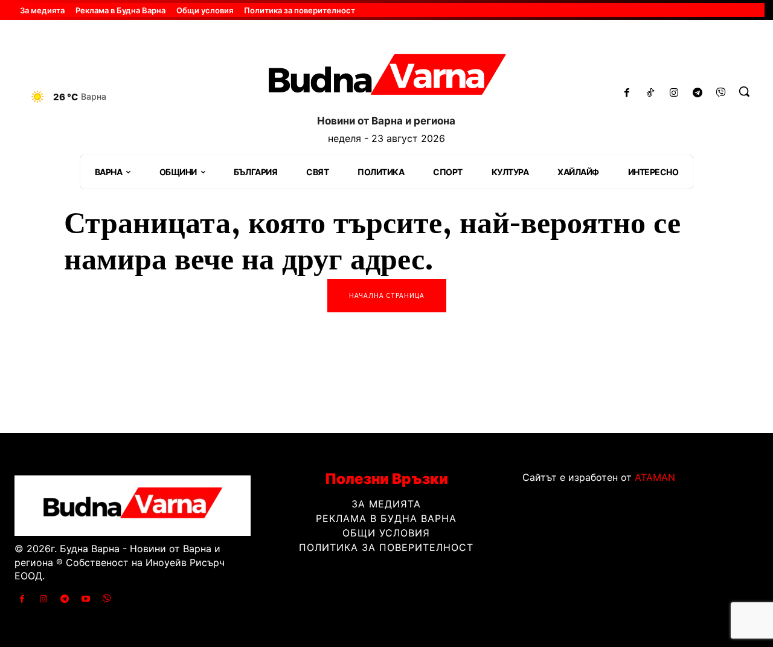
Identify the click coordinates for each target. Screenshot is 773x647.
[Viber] (721, 93)
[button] (744, 91)
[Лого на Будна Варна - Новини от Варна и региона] (386, 78)
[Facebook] (627, 93)
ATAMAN (655, 477)
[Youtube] (86, 599)
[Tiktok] (650, 93)
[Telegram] (697, 93)
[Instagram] (674, 93)
